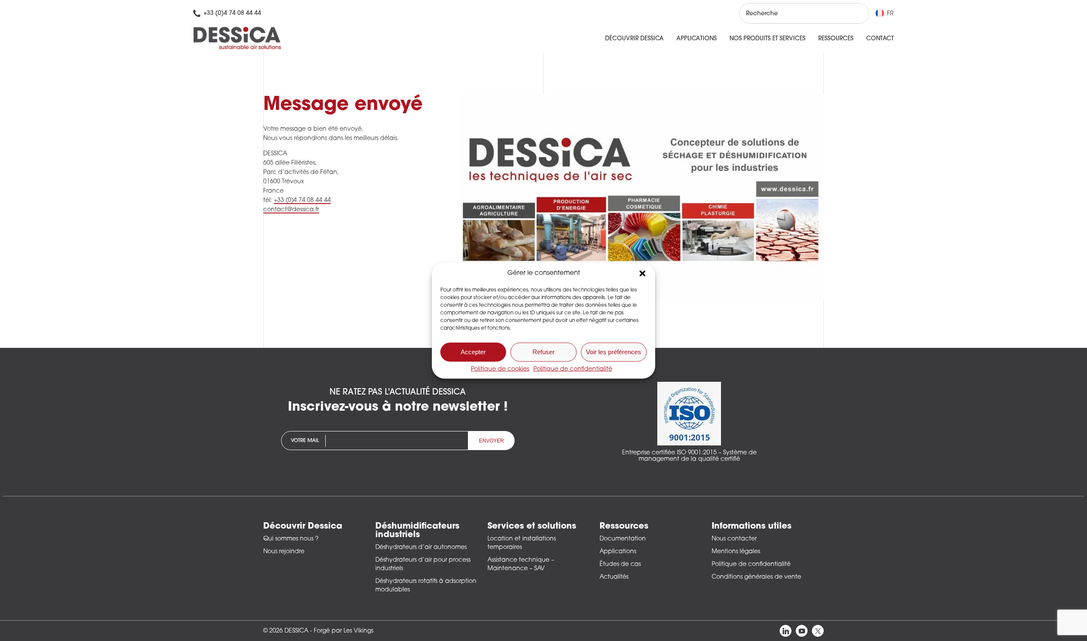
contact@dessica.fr (291, 210)
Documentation (623, 539)
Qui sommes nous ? (290, 539)
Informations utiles (751, 526)
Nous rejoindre (283, 552)
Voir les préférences (613, 351)
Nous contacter (734, 539)
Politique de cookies (500, 369)
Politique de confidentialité (572, 369)
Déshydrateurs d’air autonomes (421, 547)
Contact (880, 39)
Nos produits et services (767, 39)
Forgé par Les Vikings (343, 631)
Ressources (835, 39)
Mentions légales (736, 552)
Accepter (473, 351)
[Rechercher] (855, 13)
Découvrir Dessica (634, 39)
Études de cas (620, 564)
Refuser (543, 351)
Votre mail (305, 440)
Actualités (614, 577)
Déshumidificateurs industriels (417, 530)
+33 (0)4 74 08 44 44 (302, 200)
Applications (696, 39)
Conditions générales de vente (756, 577)
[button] (642, 273)
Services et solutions (531, 526)
